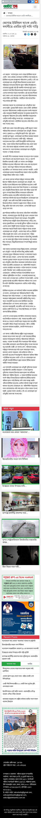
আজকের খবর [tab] (11, 664)
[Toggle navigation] (35, 7)
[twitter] (28, 34)
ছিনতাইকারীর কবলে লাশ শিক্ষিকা (15, 459)
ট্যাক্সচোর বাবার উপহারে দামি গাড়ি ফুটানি (15, 652)
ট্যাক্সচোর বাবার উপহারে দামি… (15, 486)
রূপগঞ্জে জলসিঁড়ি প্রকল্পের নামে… (15, 513)
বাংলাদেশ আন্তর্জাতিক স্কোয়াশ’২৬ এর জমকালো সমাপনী (20, 648)
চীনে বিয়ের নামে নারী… (12, 567)
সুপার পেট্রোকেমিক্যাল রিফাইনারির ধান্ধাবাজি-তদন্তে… (20, 541)
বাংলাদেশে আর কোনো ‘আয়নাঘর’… (16, 432)
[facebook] (25, 34)
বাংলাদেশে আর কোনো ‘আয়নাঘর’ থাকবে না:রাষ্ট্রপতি (18, 641)
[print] (35, 34)
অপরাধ (10, 13)
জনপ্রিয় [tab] (30, 664)
